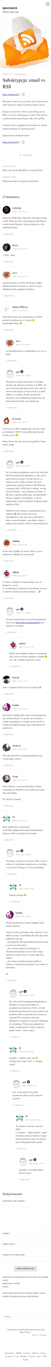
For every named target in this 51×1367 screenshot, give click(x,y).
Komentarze (10, 1353)
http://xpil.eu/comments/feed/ (28, 622)
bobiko (15, 705)
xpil (17, 372)
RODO (19, 1353)
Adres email (9, 1244)
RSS (44, 1356)
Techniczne (27, 154)
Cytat (17, 1356)
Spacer (43, 1353)
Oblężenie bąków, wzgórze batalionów (20, 181)
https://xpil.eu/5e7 (11, 94)
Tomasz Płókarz (20, 307)
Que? (39, 1356)
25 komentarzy (20, 74)
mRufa (15, 572)
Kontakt (23, 1356)
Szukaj (25, 1359)
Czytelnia (32, 1356)
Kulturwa (35, 1353)
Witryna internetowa (14, 1255)
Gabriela (16, 208)
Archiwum (9, 1356)
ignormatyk (10, 7)
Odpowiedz (9, 234)
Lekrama (26, 1353)
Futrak (15, 677)
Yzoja (15, 776)
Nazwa (7, 1233)
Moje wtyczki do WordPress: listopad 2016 (22, 170)
